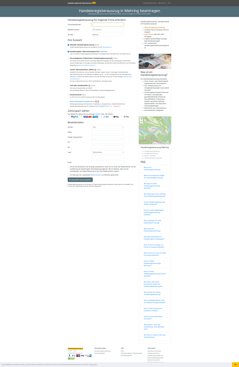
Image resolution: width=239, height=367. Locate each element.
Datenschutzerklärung (155, 355)
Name (70, 132)
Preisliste (162, 3)
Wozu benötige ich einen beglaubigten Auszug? (152, 222)
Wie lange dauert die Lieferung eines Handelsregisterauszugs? (155, 195)
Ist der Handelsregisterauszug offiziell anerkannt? (154, 203)
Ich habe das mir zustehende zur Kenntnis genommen (94, 175)
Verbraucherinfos (154, 353)
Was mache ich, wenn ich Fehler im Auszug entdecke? (155, 254)
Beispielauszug (107, 47)
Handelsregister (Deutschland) (131, 353)
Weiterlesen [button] (93, 364)
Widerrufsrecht (96, 175)
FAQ (169, 3)
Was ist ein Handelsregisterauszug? (152, 168)
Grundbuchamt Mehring (151, 153)
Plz (69, 142)
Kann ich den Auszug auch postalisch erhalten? (153, 309)
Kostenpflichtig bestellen (80, 180)
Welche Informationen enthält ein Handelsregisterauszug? (154, 176)
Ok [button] (235, 364)
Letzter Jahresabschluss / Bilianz (85, 70)
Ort (69, 147)
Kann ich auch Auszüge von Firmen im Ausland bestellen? (154, 246)
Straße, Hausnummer (75, 137)
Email (70, 162)
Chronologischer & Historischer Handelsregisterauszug (94, 58)
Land (69, 152)
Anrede (70, 127)
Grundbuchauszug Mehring (152, 151)
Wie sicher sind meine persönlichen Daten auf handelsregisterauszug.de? (153, 284)
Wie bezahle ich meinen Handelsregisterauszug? (152, 293)
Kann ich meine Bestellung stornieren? (153, 318)
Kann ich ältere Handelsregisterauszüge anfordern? (152, 263)
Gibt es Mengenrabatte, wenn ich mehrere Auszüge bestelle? (154, 301)
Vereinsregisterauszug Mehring (153, 158)
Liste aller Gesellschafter (82, 85)
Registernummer (73, 29)
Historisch (81, 65)
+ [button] (141, 119)
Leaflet (154, 143)
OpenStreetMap (161, 143)
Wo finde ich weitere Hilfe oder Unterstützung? (155, 336)
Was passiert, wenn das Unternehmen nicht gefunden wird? (154, 327)
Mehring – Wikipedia (150, 155)
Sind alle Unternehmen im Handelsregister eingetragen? (154, 238)
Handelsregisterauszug (81, 3)
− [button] (141, 121)
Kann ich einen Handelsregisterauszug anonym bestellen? (155, 273)
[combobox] (107, 24)
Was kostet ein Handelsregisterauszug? (152, 230)
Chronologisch (91, 65)
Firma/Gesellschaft (74, 24)
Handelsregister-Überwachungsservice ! (88, 51)
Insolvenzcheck (78, 95)
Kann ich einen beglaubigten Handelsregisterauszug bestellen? (154, 212)
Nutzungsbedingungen (155, 358)
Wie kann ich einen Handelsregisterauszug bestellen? (152, 186)
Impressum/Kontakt (154, 351)
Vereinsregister (149, 3)
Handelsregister (126, 355)
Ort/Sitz (70, 35)
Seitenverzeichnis (154, 360)
